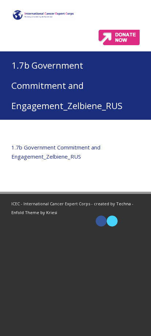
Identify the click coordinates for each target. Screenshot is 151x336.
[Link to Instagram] (134, 221)
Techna (123, 203)
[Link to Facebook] (101, 221)
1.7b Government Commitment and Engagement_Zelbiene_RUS (66, 85)
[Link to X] (112, 221)
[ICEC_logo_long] (43, 15)
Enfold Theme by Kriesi (34, 212)
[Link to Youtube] (123, 221)
